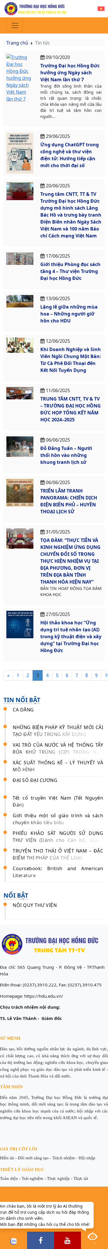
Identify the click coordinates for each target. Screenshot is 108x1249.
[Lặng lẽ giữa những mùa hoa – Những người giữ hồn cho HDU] (19, 301)
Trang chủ (17, 43)
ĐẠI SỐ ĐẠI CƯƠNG (35, 780)
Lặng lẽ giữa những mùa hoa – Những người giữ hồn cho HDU (69, 314)
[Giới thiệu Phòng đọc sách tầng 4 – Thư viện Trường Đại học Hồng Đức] (19, 258)
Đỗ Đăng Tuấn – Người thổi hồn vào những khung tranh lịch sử (66, 455)
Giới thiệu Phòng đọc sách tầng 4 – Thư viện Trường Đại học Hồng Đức (70, 271)
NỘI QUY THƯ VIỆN (35, 905)
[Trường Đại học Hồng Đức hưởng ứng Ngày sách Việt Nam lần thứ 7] (19, 77)
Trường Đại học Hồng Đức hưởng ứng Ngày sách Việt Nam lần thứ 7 (70, 72)
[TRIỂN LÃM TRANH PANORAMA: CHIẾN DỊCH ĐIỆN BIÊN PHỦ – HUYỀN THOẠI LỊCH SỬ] (19, 492)
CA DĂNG (23, 709)
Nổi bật (15, 895)
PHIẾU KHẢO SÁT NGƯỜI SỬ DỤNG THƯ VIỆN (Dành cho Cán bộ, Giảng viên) (58, 840)
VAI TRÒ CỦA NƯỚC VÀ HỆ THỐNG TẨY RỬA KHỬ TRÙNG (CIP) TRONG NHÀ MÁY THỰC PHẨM (58, 752)
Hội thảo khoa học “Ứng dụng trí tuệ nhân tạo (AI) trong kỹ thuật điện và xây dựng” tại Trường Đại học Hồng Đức (70, 636)
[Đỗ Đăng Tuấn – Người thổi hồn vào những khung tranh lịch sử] (19, 446)
